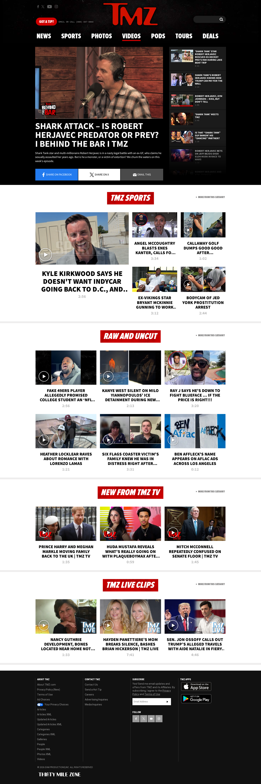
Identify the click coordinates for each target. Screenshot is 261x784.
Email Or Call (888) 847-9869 (76, 22)
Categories (43, 729)
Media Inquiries (93, 704)
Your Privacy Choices (56, 704)
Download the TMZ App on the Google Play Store (196, 698)
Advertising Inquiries (96, 699)
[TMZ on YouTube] (151, 718)
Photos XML (44, 754)
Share (59, 174)
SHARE (102, 174)
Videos (131, 36)
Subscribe (167, 701)
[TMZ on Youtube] (49, 6)
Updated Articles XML (49, 724)
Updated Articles (46, 719)
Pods (158, 36)
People (41, 744)
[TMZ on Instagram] (56, 6)
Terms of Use (45, 694)
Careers (89, 694)
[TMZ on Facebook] (38, 6)
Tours (183, 36)
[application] (99, 83)
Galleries (42, 739)
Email (144, 174)
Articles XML (44, 714)
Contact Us (91, 684)
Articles (41, 709)
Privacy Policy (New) (48, 689)
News (44, 36)
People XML (43, 749)
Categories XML (46, 734)
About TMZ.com (46, 684)
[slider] (99, 118)
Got (46, 22)
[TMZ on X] (43, 6)
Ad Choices (43, 699)
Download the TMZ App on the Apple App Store (196, 686)
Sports (71, 36)
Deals (210, 36)
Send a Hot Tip (93, 689)
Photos (101, 36)
